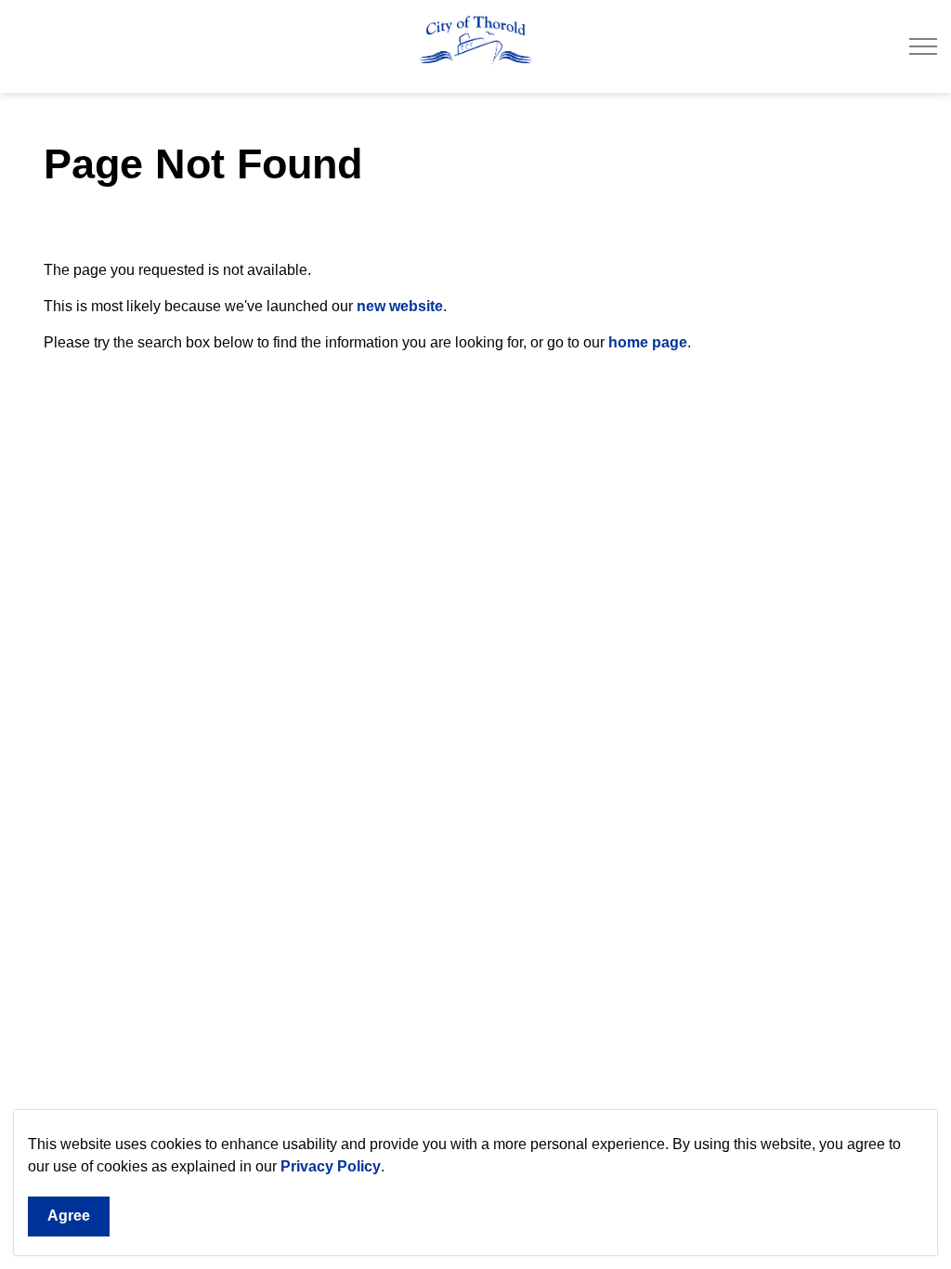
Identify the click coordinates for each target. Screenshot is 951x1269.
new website (400, 306)
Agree (68, 1215)
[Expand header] (923, 46)
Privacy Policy (330, 1166)
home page (647, 342)
